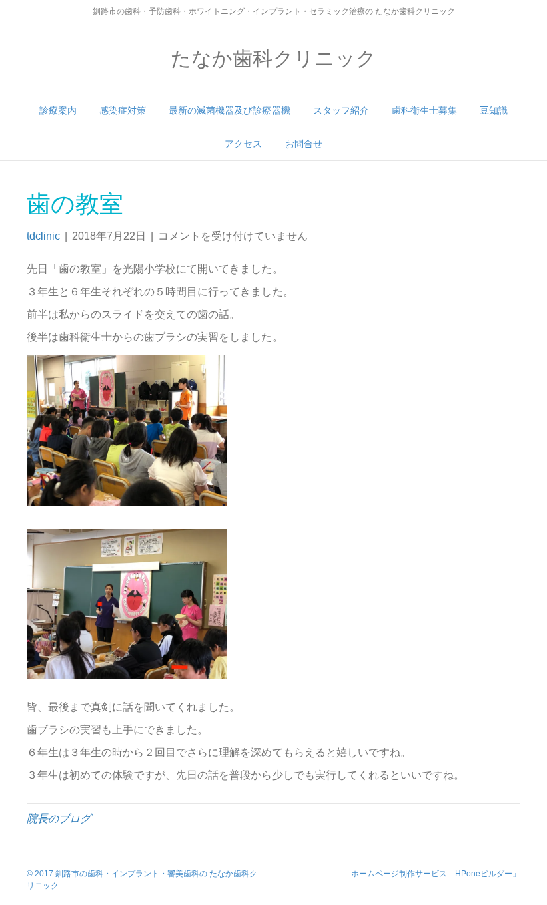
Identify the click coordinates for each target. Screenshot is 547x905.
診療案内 (58, 110)
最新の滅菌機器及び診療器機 (229, 110)
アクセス (243, 143)
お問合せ (303, 143)
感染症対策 (122, 110)
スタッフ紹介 (341, 110)
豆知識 (494, 110)
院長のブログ (59, 818)
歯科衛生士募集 (424, 110)
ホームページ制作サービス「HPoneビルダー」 (435, 873)
